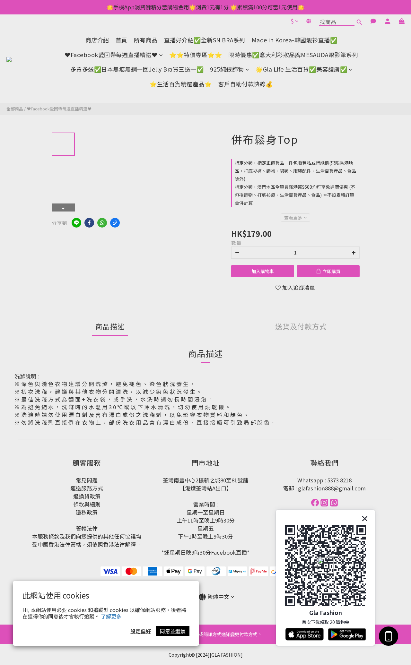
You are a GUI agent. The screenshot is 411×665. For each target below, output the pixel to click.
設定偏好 (140, 631)
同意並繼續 (173, 631)
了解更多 (111, 616)
